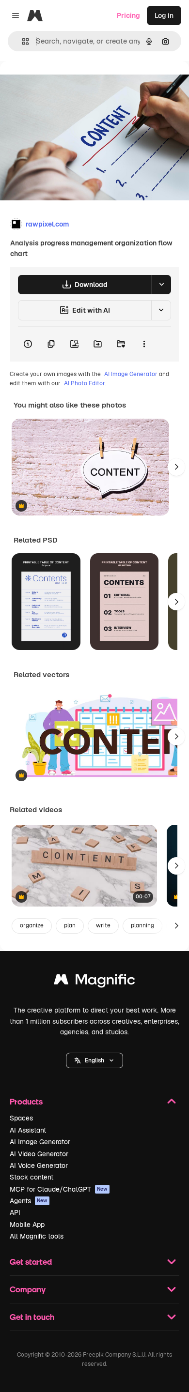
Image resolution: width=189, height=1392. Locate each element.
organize (32, 925)
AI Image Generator (131, 374)
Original (62, 83)
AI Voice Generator (39, 1165)
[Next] (176, 467)
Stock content (31, 1177)
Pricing (128, 15)
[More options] (144, 344)
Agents (28, 1200)
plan (70, 925)
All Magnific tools (36, 1236)
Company (28, 1289)
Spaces (21, 1118)
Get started (31, 1261)
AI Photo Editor (84, 383)
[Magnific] (94, 981)
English (94, 1060)
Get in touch (32, 1317)
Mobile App (27, 1224)
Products (26, 1101)
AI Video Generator (39, 1154)
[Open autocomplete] (21, 41)
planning (142, 925)
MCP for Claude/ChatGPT (59, 1189)
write (103, 925)
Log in (164, 15)
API (15, 1212)
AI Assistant (28, 1130)
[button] (94, 1060)
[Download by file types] (161, 284)
